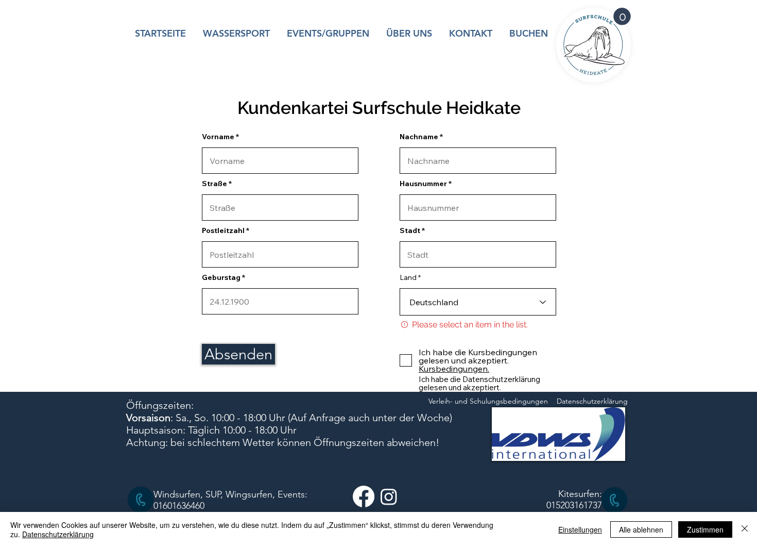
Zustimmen (705, 529)
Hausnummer (423, 183)
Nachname (419, 136)
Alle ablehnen (641, 529)
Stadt (410, 230)
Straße (214, 183)
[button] (622, 16)
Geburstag (221, 277)
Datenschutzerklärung (58, 534)
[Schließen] (744, 529)
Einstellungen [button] (580, 529)
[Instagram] (389, 496)
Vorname (218, 136)
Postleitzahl (223, 230)
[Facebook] (363, 496)
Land (408, 277)
